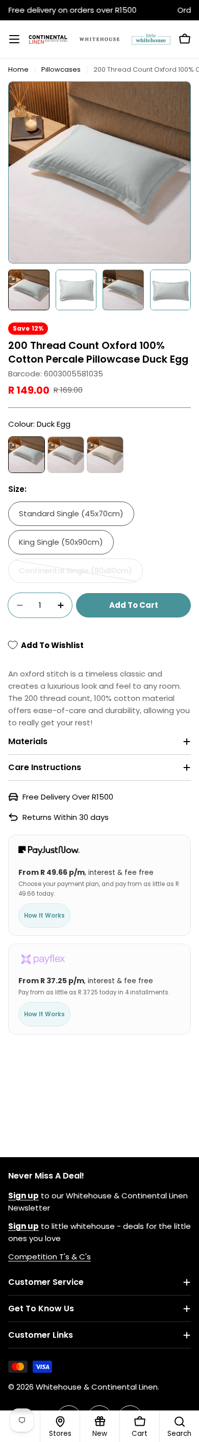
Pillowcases (61, 69)
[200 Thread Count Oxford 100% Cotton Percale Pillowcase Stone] (105, 454)
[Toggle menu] (14, 39)
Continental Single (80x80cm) (75, 574)
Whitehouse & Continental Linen (97, 1386)
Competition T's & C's (49, 1256)
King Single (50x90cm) (61, 542)
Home (18, 69)
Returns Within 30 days (65, 817)
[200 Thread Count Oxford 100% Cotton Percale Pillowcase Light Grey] (65, 454)
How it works (44, 915)
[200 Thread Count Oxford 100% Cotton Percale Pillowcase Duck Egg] (26, 454)
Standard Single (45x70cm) (71, 513)
